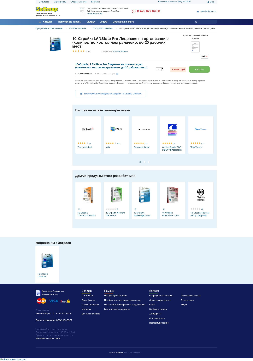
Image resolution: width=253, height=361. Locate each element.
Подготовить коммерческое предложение (124, 305)
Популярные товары (69, 22)
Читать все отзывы (94, 14)
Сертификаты (60, 2)
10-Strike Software (120, 51)
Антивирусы (155, 314)
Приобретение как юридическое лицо (122, 300)
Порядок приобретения (115, 296)
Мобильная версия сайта (48, 338)
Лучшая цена (187, 300)
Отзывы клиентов (79, 2)
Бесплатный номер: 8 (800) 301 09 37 (174, 2)
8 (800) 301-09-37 (64, 320)
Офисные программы (159, 300)
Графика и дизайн (158, 309)
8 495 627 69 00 (148, 11)
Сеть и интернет (157, 318)
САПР (152, 305)
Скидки (91, 22)
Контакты (95, 2)
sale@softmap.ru (208, 11)
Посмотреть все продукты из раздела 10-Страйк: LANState (112, 94)
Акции (103, 22)
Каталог (47, 22)
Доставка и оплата (123, 22)
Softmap (87, 291)
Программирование (159, 323)
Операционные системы (161, 296)
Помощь (109, 291)
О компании (44, 2)
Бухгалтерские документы (117, 309)
